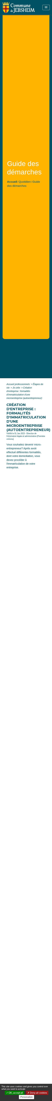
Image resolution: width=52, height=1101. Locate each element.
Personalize (26, 1097)
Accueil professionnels (18, 384)
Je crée (17, 387)
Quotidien (25, 181)
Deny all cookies (38, 1093)
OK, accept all (15, 1093)
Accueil (12, 181)
